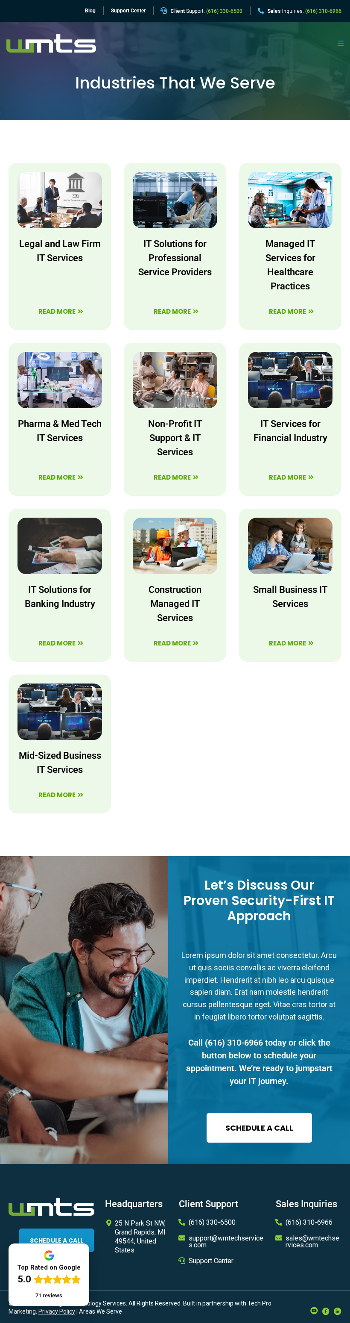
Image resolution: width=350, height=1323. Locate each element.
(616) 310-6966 (234, 1042)
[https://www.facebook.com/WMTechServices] (326, 1310)
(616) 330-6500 (212, 1222)
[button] (339, 43)
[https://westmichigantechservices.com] (51, 43)
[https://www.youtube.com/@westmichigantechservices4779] (314, 1309)
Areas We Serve (100, 1311)
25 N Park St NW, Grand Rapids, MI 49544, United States (140, 1236)
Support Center (211, 1261)
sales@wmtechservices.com (312, 1241)
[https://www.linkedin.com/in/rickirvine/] (337, 1310)
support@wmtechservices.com (226, 1241)
